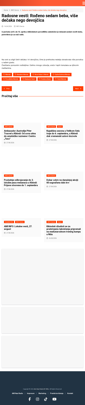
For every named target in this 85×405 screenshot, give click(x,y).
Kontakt (70, 393)
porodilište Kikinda (11, 79)
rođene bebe (46, 79)
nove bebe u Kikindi (41, 74)
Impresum (31, 393)
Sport (60, 126)
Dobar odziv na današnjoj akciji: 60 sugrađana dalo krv (62, 181)
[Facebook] (30, 399)
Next (77, 89)
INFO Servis (20, 26)
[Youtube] (54, 399)
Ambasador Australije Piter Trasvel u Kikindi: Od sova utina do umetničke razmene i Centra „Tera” (20, 135)
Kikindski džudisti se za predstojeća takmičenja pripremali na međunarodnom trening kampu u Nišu (63, 230)
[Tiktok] (45, 399)
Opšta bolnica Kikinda (62, 74)
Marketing (42, 393)
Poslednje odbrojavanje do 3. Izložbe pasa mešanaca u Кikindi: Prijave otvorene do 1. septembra (21, 183)
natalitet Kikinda (22, 74)
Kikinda (7, 74)
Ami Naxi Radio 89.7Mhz (41, 389)
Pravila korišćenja (56, 393)
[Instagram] (37, 399)
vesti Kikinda (61, 79)
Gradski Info (9, 222)
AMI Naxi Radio (17, 393)
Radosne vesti (30, 79)
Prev (8, 89)
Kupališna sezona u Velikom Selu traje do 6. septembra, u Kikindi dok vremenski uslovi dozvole (63, 133)
